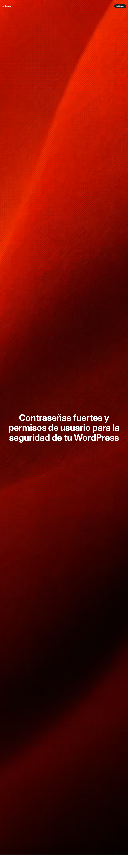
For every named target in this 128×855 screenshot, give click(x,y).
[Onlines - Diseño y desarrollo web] (6, 6)
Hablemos (120, 6)
